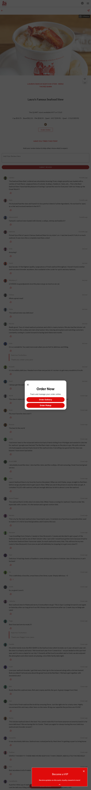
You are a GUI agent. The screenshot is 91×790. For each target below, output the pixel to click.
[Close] (28, 384)
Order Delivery (45, 399)
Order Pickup (45, 405)
